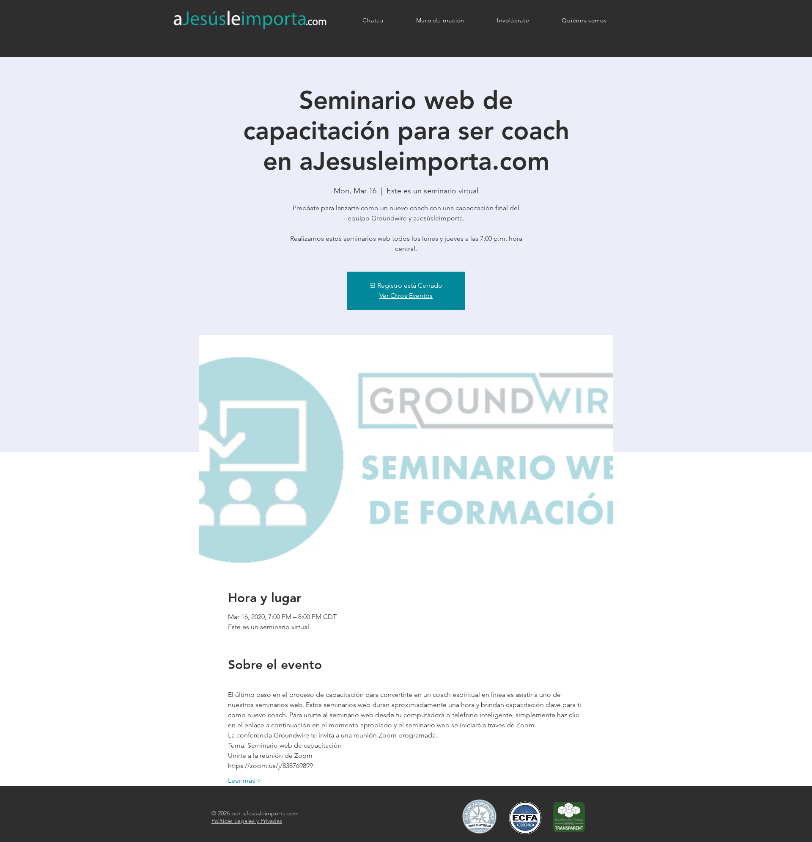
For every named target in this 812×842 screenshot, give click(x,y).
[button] (513, 20)
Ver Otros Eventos (406, 296)
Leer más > (244, 780)
